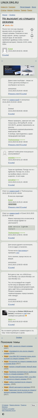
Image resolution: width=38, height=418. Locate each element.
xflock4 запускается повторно (19, 387)
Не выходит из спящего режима (18, 20)
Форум (10, 10)
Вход (34, 7)
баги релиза (22, 250)
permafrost (11, 180)
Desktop (12, 15)
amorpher (11, 157)
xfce (11, 25)
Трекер (23, 10)
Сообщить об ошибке (8, 409)
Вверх (33, 405)
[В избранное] (32, 29)
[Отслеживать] (32, 35)
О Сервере (5, 405)
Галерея (11, 7)
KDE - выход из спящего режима (21, 346)
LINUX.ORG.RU (10, 2)
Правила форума (14, 405)
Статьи (3, 10)
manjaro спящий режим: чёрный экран (22, 366)
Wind (10, 319)
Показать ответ (14, 94)
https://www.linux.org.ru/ (8, 410)
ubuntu (7, 25)
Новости (4, 7)
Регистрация (25, 7)
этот (17, 253)
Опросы (16, 10)
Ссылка (5, 55)
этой (25, 313)
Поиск (29, 10)
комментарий (14, 100)
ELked (10, 49)
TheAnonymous (13, 140)
